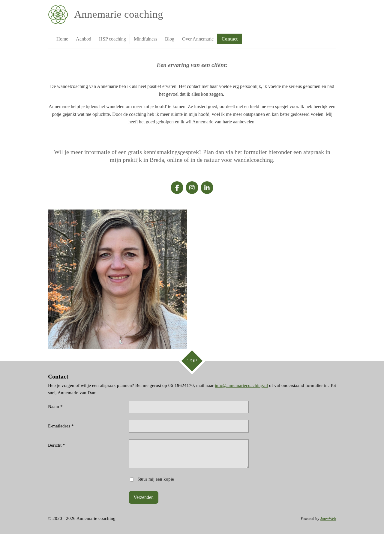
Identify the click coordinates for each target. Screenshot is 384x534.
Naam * (55, 406)
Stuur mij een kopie (155, 479)
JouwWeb (328, 519)
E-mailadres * (61, 426)
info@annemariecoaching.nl (241, 385)
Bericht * (56, 445)
